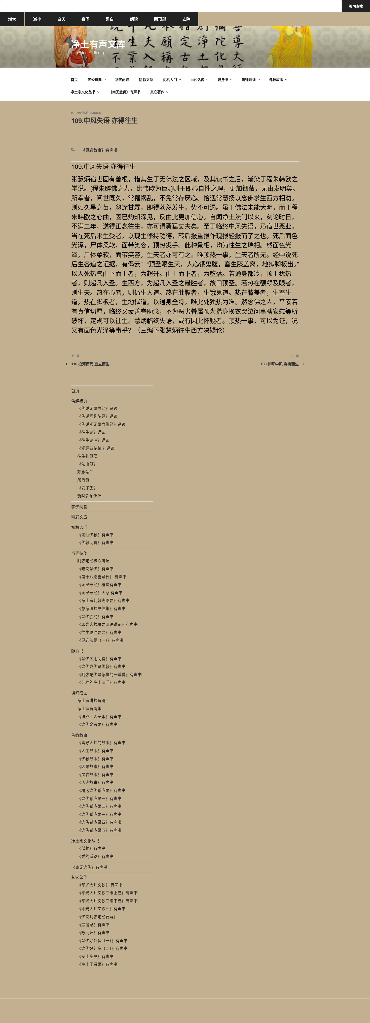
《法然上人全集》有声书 (99, 716)
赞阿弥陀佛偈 (89, 496)
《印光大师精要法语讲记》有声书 (107, 624)
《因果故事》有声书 (95, 766)
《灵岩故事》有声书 (99, 150)
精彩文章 (146, 79)
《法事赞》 (87, 464)
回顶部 (160, 19)
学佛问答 (122, 79)
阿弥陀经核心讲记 (93, 560)
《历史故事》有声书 (95, 782)
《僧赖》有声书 (91, 848)
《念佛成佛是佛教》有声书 (101, 666)
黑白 (110, 19)
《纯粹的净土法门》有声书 (101, 682)
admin (96, 113)
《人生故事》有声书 (95, 750)
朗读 (134, 19)
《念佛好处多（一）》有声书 (102, 940)
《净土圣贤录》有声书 (97, 964)
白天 (61, 19)
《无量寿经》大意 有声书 (100, 592)
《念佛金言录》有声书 (97, 724)
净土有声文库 (98, 43)
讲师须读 (249, 79)
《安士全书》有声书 (95, 956)
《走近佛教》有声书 (95, 534)
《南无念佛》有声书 (124, 91)
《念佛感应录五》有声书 (99, 830)
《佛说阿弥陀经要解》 (97, 916)
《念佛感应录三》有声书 (99, 814)
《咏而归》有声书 (93, 932)
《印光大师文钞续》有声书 (101, 908)
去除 (186, 19)
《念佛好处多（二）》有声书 (102, 948)
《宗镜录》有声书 (93, 925)
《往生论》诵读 (91, 432)
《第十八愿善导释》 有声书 (102, 577)
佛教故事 (276, 79)
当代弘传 (197, 79)
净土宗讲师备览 (91, 700)
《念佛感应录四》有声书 (99, 822)
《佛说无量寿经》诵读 (97, 408)
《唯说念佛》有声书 (95, 568)
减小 (37, 19)
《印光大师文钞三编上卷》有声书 (107, 893)
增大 (12, 19)
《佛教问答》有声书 (95, 542)
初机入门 (170, 79)
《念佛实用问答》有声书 (99, 658)
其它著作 (157, 91)
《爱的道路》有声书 (95, 856)
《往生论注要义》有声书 (99, 632)
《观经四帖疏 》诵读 (96, 448)
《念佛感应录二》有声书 (99, 806)
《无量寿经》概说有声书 (99, 584)
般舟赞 (83, 480)
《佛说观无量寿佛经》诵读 (101, 424)
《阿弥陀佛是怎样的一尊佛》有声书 (109, 674)
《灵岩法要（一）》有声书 (100, 640)
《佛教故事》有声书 (95, 758)
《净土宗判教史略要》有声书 (103, 600)
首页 (74, 79)
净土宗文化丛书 (83, 91)
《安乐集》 (87, 488)
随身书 (223, 79)
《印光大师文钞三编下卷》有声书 (107, 901)
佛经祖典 (95, 79)
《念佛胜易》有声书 (95, 616)
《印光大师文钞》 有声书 (100, 885)
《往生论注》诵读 (93, 440)
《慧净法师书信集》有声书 (101, 608)
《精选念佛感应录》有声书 (101, 790)
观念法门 (85, 472)
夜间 (86, 19)
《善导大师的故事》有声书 (101, 742)
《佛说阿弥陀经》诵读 (97, 416)
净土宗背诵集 (89, 708)
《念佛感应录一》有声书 (99, 798)
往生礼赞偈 (87, 456)
